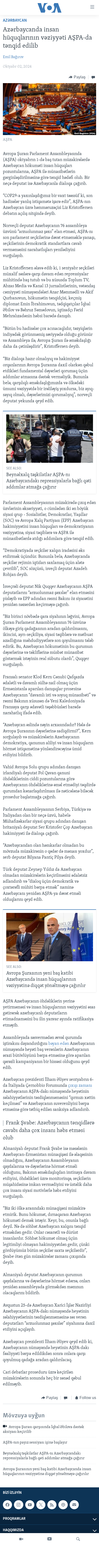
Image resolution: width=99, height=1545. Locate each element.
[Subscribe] (74, 1504)
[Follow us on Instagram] (18, 1504)
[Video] (21, 1539)
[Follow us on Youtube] (29, 1504)
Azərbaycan (15, 21)
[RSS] (51, 1504)
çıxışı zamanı (80, 1086)
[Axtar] (78, 1539)
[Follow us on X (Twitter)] (40, 1504)
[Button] (77, 77)
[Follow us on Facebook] (7, 1504)
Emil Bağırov (13, 57)
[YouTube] (49, 1539)
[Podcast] (63, 1504)
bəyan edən (58, 1044)
